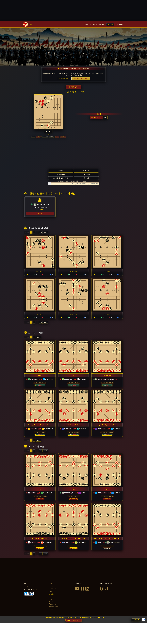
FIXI (73, 489)
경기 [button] (88, 24)
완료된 (40, 446)
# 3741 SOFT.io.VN (70, 542)
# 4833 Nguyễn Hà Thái (37, 379)
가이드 (87, 170)
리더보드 (53, 589)
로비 (52, 591)
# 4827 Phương (119, 493)
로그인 (111, 24)
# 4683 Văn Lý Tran (36, 429)
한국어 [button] (120, 24)
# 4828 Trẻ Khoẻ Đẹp (104, 493)
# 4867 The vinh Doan (52, 379)
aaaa (40, 375)
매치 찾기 (74, 87)
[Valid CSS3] (106, 588)
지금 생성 (43, 227)
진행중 (39, 332)
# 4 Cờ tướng (83, 379)
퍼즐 (34, 227)
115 (41, 232)
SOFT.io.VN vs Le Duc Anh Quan (73, 538)
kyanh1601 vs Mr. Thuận (73, 425)
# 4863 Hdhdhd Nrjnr (50, 493)
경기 (52, 586)
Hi (73, 375)
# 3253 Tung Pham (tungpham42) (108, 379)
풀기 (61, 170)
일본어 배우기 (54, 606)
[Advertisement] (73, 10)
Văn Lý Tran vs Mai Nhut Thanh (39, 425)
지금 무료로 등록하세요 (81, 78)
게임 (52, 601)
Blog (102, 24)
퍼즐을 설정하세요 (61, 178)
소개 (52, 596)
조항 (95, 24)
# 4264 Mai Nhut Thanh (51, 429)
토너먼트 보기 (64, 78)
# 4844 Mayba (69, 379)
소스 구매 (53, 604)
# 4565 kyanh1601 (70, 429)
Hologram (53, 609)
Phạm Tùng (35, 589)
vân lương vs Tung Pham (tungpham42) (107, 538)
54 (41, 450)
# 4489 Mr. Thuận (84, 429)
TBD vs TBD (107, 375)
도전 (40, 213)
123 (107, 489)
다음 (45, 232)
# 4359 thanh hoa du (49, 542)
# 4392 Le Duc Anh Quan (85, 542)
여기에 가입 (69, 193)
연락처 (52, 599)
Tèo (40, 489)
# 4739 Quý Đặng (118, 429)
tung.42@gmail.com (29, 586)
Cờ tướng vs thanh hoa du (40, 538)
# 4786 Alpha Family (104, 429)
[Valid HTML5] (102, 588)
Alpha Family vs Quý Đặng (107, 425)
